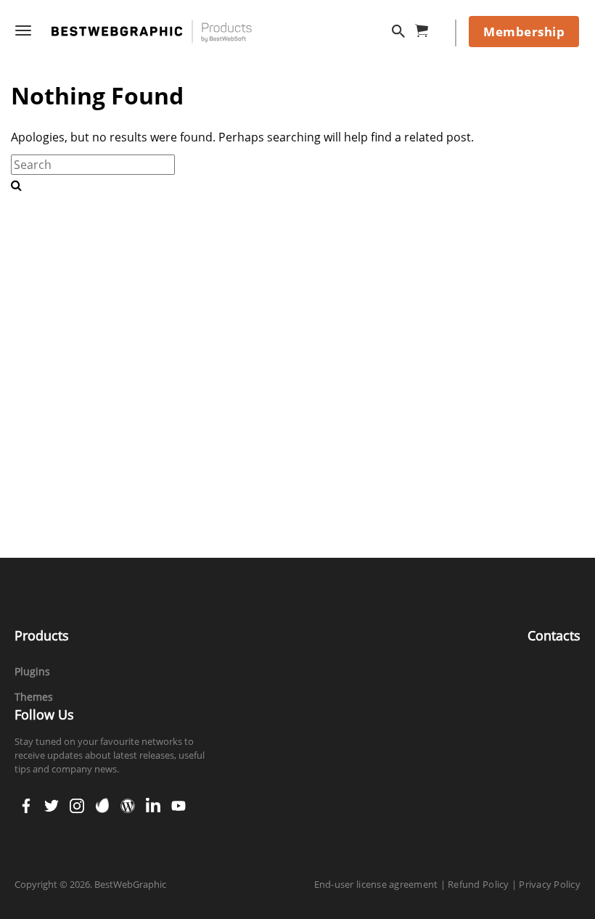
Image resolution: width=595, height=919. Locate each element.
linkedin (153, 800)
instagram (77, 800)
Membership (524, 31)
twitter (51, 800)
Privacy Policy (549, 884)
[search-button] (16, 185)
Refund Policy (478, 884)
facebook (26, 800)
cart (426, 28)
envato (102, 800)
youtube (178, 800)
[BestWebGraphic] (152, 31)
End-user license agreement (376, 884)
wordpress (127, 800)
